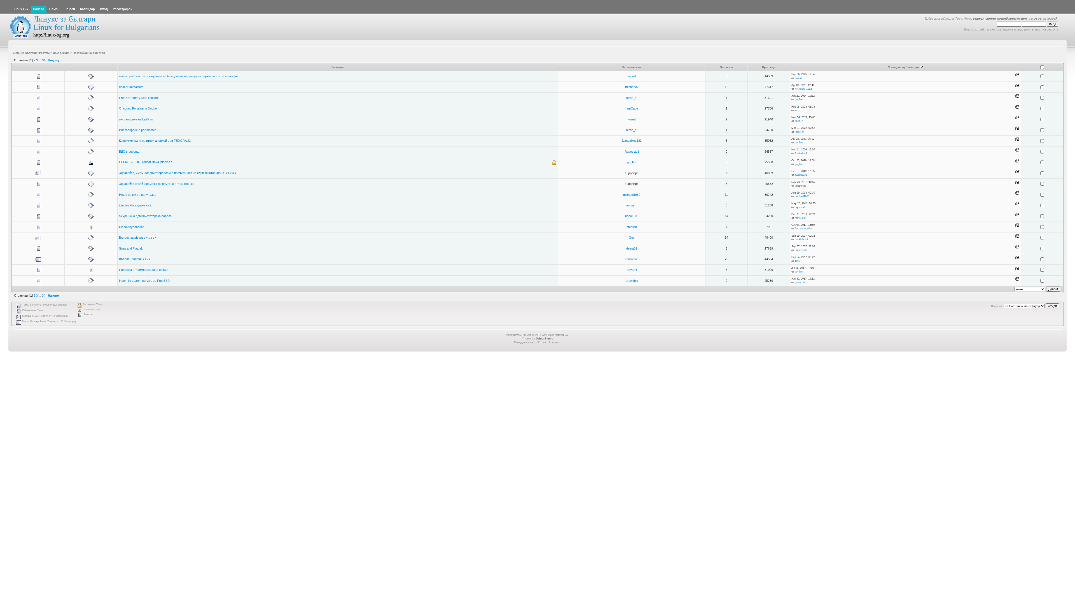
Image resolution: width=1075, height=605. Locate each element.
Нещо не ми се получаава (137, 194)
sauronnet (632, 259)
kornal (632, 119)
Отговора (726, 67)
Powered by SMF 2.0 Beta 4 (519, 335)
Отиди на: (997, 306)
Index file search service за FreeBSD (144, 280)
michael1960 (631, 194)
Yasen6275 (801, 174)
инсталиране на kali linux (136, 119)
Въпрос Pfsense (130, 258)
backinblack (801, 239)
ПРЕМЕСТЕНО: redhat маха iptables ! (145, 162)
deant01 (631, 248)
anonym (631, 205)
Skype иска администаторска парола (145, 216)
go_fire (799, 99)
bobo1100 (631, 216)
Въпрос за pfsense (132, 237)
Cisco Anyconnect (131, 227)
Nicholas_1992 (803, 88)
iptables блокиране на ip (135, 205)
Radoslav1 (632, 151)
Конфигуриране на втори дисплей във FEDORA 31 (155, 140)
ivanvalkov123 (632, 140)
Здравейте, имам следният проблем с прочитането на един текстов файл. (172, 172)
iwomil (632, 76)
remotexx (800, 218)
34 (43, 60)
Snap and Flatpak (131, 248)
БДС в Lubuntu (129, 151)
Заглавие (337, 67)
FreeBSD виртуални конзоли (139, 97)
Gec (632, 237)
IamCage (632, 108)
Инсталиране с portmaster (137, 130)
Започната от (631, 67)
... (40, 60)
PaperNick (801, 250)
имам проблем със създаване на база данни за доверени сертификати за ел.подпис (179, 76)
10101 (798, 261)
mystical (800, 207)
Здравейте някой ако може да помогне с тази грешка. (157, 183)
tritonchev (632, 87)
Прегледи (768, 67)
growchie (632, 280)
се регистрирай (1045, 18)
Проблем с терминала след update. (144, 269)
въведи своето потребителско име (1000, 18)
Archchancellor (803, 228)
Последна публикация (904, 67)
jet (796, 110)
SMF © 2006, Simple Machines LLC (551, 335)
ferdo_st (631, 97)
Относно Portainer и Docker (138, 108)
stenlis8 (632, 227)
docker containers (131, 87)
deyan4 (632, 269)
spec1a (799, 121)
